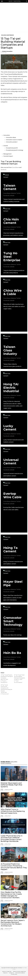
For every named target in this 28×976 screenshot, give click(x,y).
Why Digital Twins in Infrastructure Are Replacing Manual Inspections (13, 811)
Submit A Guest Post (6, 971)
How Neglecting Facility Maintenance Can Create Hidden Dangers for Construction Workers (11, 895)
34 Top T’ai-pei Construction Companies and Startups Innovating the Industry (6, 688)
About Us (5, 972)
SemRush (3, 169)
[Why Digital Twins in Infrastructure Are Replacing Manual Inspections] (14, 799)
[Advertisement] (14, 17)
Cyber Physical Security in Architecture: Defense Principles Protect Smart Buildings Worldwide (11, 838)
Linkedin (11, 195)
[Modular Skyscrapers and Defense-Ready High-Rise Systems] (14, 773)
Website (13, 193)
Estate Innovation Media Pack (19, 971)
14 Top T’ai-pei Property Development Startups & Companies (7, 676)
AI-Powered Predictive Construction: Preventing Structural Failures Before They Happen (14, 866)
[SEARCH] (26, 1)
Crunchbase (15, 167)
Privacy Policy (14, 974)
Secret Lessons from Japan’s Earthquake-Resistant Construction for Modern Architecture (13, 923)
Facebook (6, 195)
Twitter (18, 193)
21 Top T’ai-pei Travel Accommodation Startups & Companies (19, 676)
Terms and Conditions (20, 972)
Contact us (11, 972)
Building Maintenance (9, 762)
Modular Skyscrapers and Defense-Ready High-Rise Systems (11, 785)
